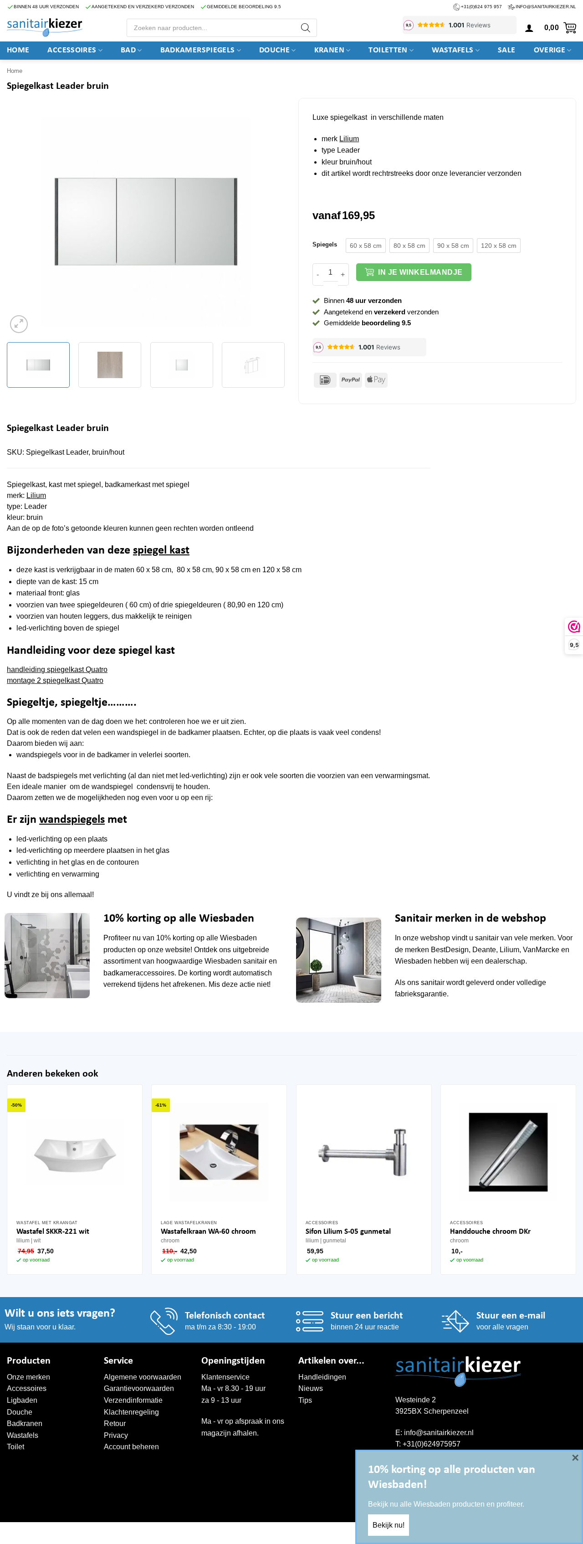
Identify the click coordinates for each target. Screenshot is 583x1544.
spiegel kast (161, 550)
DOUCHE (274, 50)
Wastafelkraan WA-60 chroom (208, 1232)
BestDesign (450, 950)
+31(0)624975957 (431, 1444)
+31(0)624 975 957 (481, 6)
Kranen (329, 50)
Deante (484, 950)
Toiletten (387, 50)
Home (18, 50)
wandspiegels (72, 820)
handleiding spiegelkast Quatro (57, 669)
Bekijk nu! (388, 1525)
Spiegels (324, 244)
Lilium (349, 139)
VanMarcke (541, 950)
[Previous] (23, 221)
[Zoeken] (305, 28)
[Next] (268, 221)
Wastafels (452, 50)
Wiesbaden (238, 938)
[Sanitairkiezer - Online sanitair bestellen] (44, 27)
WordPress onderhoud (146, 1531)
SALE (506, 50)
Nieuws (310, 1388)
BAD (128, 50)
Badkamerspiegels (197, 50)
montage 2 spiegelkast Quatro (55, 680)
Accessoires (71, 50)
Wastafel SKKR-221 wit (52, 1232)
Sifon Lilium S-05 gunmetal (348, 1232)
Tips (305, 1400)
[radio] (365, 245)
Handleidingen (322, 1377)
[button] (529, 28)
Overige (550, 50)
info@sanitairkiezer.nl (546, 6)
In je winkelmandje (420, 272)
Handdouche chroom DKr (490, 1232)
